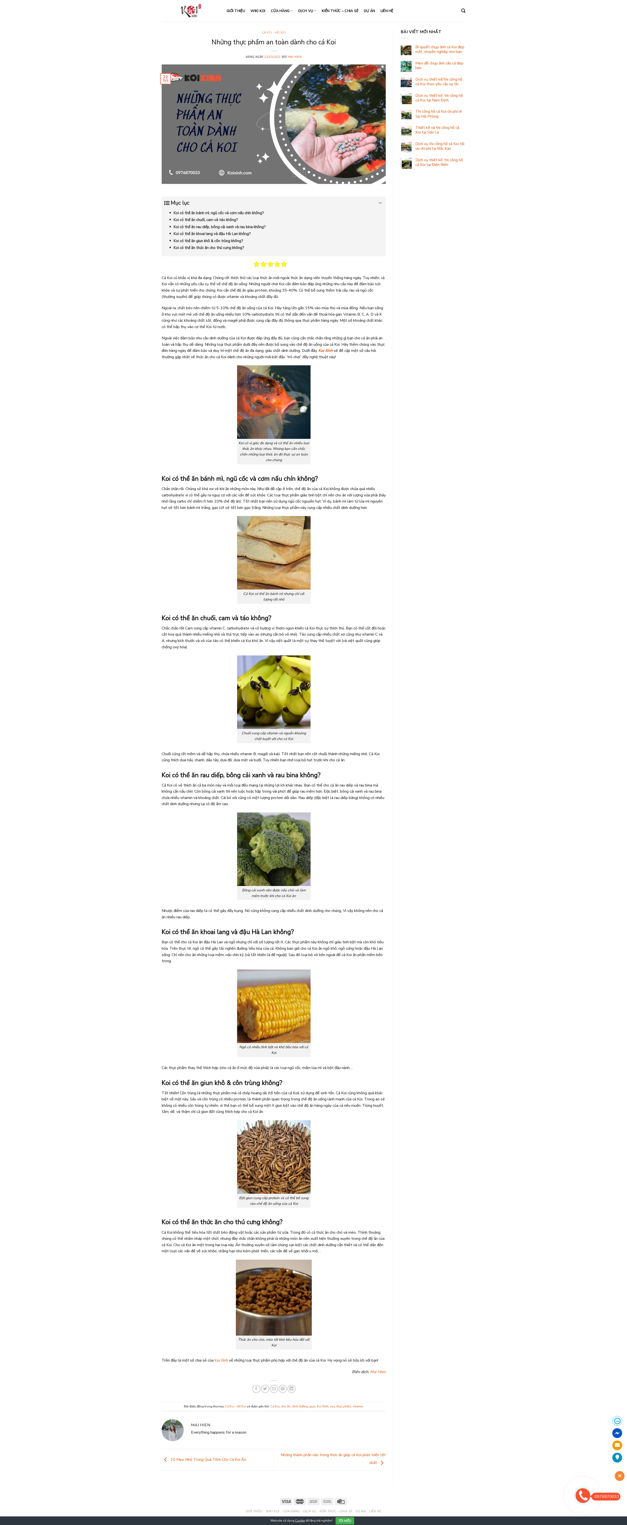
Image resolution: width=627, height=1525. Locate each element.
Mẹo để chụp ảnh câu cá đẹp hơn (439, 65)
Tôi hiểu (344, 1521)
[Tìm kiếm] (463, 11)
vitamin (358, 1406)
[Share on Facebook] (256, 1389)
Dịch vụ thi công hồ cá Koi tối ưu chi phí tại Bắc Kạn (439, 146)
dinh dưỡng (300, 1406)
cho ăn (285, 1406)
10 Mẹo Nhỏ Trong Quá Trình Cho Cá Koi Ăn (207, 1459)
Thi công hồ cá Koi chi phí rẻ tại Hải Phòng (438, 114)
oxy (332, 1406)
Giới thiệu (236, 10)
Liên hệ (387, 10)
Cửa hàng (280, 10)
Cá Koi (275, 1406)
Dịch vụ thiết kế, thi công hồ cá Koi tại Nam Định (439, 98)
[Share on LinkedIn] (292, 1389)
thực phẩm (344, 1406)
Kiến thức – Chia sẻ (340, 10)
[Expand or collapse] (380, 203)
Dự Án (369, 10)
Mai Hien (294, 57)
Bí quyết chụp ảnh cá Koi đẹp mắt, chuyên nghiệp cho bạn (439, 49)
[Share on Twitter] (265, 1389)
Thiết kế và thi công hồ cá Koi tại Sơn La (437, 130)
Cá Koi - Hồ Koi (274, 33)
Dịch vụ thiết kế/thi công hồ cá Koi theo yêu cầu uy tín (438, 81)
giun (312, 1406)
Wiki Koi (258, 10)
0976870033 (607, 1496)
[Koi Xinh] (190, 10)
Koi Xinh (325, 350)
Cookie (300, 1521)
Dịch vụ (305, 10)
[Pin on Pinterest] (283, 1389)
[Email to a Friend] (274, 1389)
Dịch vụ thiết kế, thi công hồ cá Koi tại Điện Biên (439, 162)
